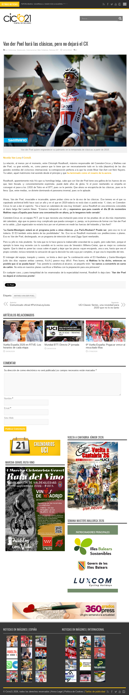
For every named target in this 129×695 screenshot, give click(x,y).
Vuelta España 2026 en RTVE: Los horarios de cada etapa (22, 346)
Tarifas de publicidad (95, 691)
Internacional (31, 50)
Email (7, 408)
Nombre (8, 398)
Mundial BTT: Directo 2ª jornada (62, 344)
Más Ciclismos (42, 50)
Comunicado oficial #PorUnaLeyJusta (30, 304)
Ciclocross (12, 50)
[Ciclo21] (17, 22)
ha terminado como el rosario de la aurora (89, 173)
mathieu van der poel (24, 296)
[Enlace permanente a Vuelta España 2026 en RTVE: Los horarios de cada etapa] (23, 341)
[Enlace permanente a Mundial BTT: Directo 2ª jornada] (64, 341)
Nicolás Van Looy (12, 157)
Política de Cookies (73, 691)
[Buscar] (120, 18)
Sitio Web (8, 418)
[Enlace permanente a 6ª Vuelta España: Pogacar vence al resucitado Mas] (105, 341)
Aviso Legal (56, 691)
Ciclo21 (27, 157)
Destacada (21, 50)
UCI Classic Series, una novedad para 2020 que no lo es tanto (99, 305)
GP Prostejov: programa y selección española (42, 4)
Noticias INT (53, 50)
